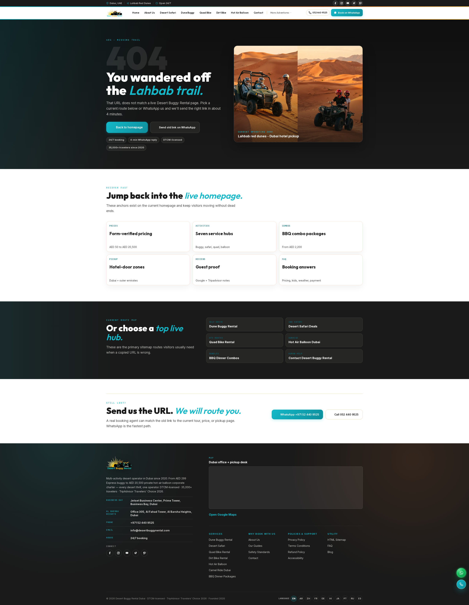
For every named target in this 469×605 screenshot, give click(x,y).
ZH (308, 598)
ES (359, 598)
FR (315, 598)
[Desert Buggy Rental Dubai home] (114, 12)
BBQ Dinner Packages (222, 576)
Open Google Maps (223, 514)
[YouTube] (347, 3)
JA (337, 598)
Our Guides (255, 545)
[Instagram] (341, 3)
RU (352, 598)
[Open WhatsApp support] (461, 573)
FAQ (330, 545)
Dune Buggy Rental (220, 539)
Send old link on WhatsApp (177, 127)
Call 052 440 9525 (346, 414)
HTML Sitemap (337, 539)
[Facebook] (335, 3)
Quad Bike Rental (219, 552)
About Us (254, 539)
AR (301, 598)
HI (330, 598)
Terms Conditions (299, 545)
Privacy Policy (296, 539)
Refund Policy (296, 552)
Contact (253, 558)
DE (323, 598)
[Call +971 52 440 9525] (461, 584)
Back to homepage (129, 127)
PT (345, 598)
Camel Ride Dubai (220, 570)
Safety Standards (259, 552)
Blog (330, 552)
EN (294, 598)
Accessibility (295, 558)
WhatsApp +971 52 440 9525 (299, 414)
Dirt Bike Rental (218, 558)
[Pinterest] (360, 3)
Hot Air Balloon (218, 564)
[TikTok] (354, 3)
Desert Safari (217, 545)
